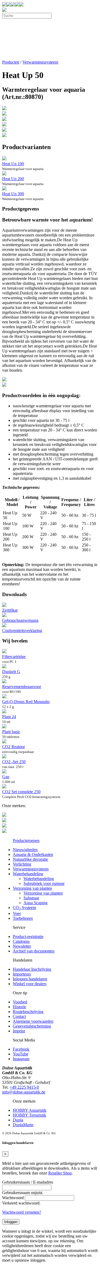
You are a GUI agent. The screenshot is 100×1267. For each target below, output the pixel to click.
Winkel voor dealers (29, 983)
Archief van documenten (33, 951)
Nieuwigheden (25, 849)
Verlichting (22, 864)
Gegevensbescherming (32, 1026)
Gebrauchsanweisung (20, 620)
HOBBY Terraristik (29, 1115)
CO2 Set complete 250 (21, 791)
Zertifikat (10, 610)
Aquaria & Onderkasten (33, 854)
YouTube (20, 1054)
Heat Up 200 (13, 178)
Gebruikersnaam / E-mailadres (27, 1182)
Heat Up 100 (13, 163)
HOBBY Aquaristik (29, 1110)
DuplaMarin (23, 1124)
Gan (5, 776)
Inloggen (10, 1222)
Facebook (21, 1049)
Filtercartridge (14, 656)
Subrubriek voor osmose (44, 883)
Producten (10, 62)
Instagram (21, 1059)
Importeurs (22, 974)
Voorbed (20, 1002)
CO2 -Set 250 (14, 761)
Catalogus (21, 941)
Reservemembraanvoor (21, 686)
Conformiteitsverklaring (22, 630)
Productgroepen (26, 840)
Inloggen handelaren (30, 979)
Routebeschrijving (28, 1011)
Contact (19, 1016)
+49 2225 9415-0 (24, 1087)
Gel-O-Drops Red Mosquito (26, 701)
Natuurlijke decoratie (30, 859)
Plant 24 (9, 716)
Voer (17, 913)
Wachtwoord (13, 1197)
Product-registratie (28, 936)
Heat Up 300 (13, 193)
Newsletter (22, 946)
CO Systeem (24, 907)
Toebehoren (23, 918)
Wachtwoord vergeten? (21, 1212)
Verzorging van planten (32, 888)
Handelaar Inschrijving (32, 969)
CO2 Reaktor (13, 746)
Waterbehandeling (28, 873)
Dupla (18, 1120)
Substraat (31, 898)
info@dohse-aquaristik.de (23, 1092)
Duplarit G (11, 671)
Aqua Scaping (35, 902)
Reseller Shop (60, 1173)
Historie (19, 1006)
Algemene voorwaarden (33, 1021)
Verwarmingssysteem (40, 62)
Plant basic (11, 731)
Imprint (19, 1031)
